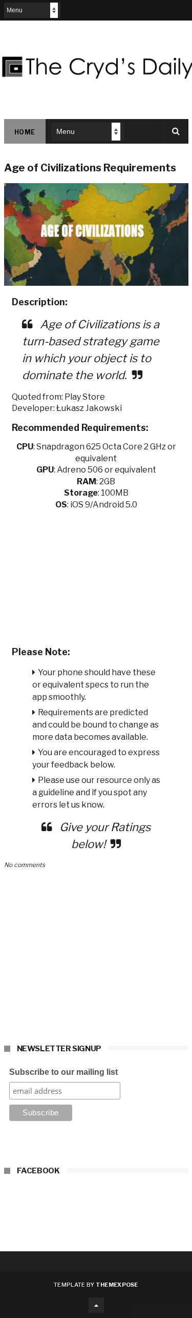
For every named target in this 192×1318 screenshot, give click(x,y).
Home (24, 132)
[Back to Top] (96, 1305)
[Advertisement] (96, 574)
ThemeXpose (117, 1284)
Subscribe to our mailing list (63, 1072)
